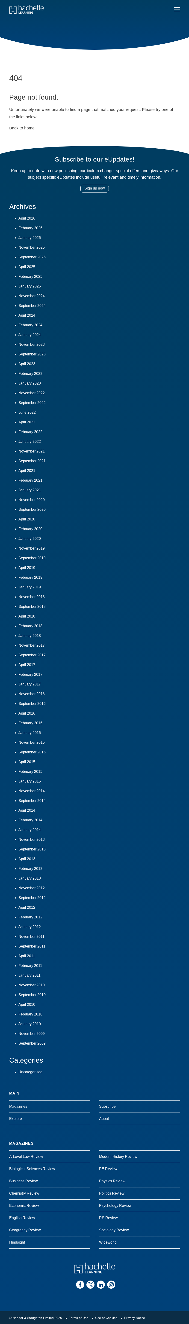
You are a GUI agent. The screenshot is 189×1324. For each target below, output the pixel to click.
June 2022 (27, 412)
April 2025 (26, 267)
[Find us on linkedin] (101, 1285)
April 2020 (26, 519)
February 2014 (30, 820)
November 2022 (31, 393)
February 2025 (30, 276)
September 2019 (32, 558)
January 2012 (29, 927)
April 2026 (26, 218)
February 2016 (30, 723)
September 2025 (32, 257)
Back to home (22, 128)
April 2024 (26, 315)
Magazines (18, 1106)
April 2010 (26, 1004)
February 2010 (30, 1014)
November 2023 (31, 344)
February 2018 (30, 626)
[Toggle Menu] (177, 9)
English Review (22, 1218)
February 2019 (30, 577)
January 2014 (29, 830)
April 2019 (26, 568)
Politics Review (111, 1193)
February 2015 (30, 772)
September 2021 (32, 461)
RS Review (108, 1218)
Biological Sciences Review (32, 1169)
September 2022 (32, 403)
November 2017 (31, 645)
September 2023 (32, 354)
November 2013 (31, 839)
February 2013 (30, 869)
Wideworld (108, 1242)
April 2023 (26, 364)
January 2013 (29, 878)
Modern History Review (118, 1157)
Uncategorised (30, 1072)
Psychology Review (115, 1206)
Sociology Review (114, 1230)
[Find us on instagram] (111, 1285)
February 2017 (30, 674)
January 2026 (29, 238)
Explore (15, 1119)
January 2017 (29, 684)
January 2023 (29, 383)
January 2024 (29, 335)
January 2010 (29, 1024)
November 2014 (31, 791)
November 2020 (31, 500)
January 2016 (29, 733)
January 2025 (29, 286)
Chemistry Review (24, 1193)
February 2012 (30, 917)
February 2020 (30, 529)
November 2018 (31, 597)
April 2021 (26, 471)
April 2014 (26, 810)
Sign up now (94, 188)
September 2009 (32, 1043)
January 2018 (29, 636)
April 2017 (26, 665)
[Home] (26, 9)
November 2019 (31, 548)
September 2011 (31, 946)
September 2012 (32, 898)
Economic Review (24, 1206)
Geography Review (25, 1230)
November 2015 (31, 742)
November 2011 (31, 937)
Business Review (23, 1181)
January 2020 (29, 539)
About (104, 1119)
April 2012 (26, 907)
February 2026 (30, 228)
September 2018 (32, 606)
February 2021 (30, 480)
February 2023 (30, 374)
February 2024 (30, 325)
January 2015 (29, 781)
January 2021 (29, 490)
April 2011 (26, 956)
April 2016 (26, 713)
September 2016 (32, 704)
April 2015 (26, 762)
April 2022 (26, 422)
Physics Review (112, 1181)
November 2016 (31, 694)
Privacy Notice (134, 1318)
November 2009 (31, 1034)
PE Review (108, 1169)
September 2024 (32, 306)
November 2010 (31, 985)
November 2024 (31, 296)
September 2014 (32, 801)
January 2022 (29, 441)
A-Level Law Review (26, 1157)
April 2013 (26, 859)
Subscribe (107, 1106)
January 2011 (29, 975)
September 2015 (32, 752)
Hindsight (17, 1242)
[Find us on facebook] (80, 1285)
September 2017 (32, 655)
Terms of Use (78, 1318)
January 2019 (29, 587)
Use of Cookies (106, 1318)
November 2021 (31, 451)
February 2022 (30, 432)
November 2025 (31, 247)
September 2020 (32, 509)
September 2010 (32, 995)
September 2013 (32, 849)
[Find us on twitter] (90, 1285)
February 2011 (30, 966)
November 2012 (31, 888)
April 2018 (26, 616)
